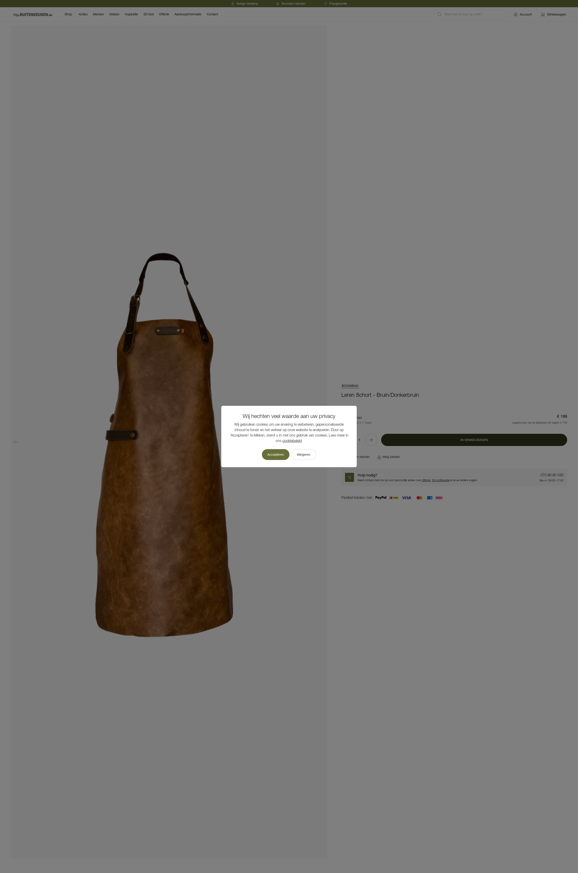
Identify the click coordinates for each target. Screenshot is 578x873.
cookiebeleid (292, 441)
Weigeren (303, 454)
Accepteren (275, 454)
